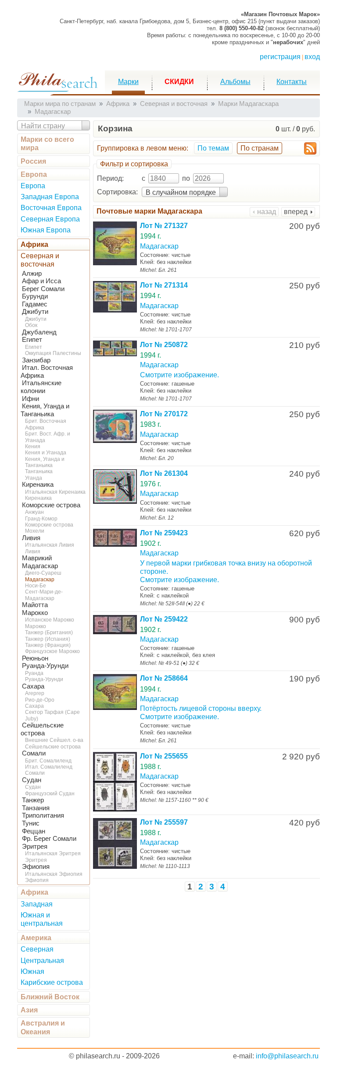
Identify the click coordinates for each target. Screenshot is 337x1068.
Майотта (35, 604)
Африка (34, 244)
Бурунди (35, 296)
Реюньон (35, 658)
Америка (36, 938)
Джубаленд (39, 332)
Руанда (34, 673)
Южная (32, 971)
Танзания (36, 808)
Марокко (35, 612)
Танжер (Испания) (47, 639)
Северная (37, 949)
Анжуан (34, 512)
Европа (34, 174)
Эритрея (34, 846)
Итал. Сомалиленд (48, 767)
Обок (31, 325)
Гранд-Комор (41, 519)
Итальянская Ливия (49, 545)
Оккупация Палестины (53, 353)
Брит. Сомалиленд (48, 761)
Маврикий (37, 558)
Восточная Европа (51, 207)
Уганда (33, 478)
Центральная (42, 960)
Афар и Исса (41, 281)
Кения (32, 446)
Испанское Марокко (49, 620)
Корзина (115, 128)
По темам (213, 148)
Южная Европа (46, 230)
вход (312, 56)
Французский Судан (50, 793)
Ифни (30, 398)
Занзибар (36, 360)
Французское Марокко (52, 651)
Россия (33, 161)
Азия (29, 1010)
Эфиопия (36, 866)
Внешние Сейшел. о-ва (54, 740)
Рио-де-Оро (39, 700)
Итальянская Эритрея (53, 853)
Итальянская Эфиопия (53, 874)
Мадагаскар (40, 565)
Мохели (34, 531)
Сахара (33, 686)
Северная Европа (50, 219)
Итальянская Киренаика (55, 492)
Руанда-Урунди (45, 665)
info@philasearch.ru (287, 1056)
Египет (32, 339)
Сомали (34, 753)
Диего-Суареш (43, 573)
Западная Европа (50, 196)
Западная (37, 904)
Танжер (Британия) (49, 632)
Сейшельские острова (53, 747)
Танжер (33, 800)
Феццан (33, 831)
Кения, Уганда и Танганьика (45, 462)
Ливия (31, 537)
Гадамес (34, 304)
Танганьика (39, 471)
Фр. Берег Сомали (49, 838)
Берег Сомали (43, 288)
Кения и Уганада (45, 453)
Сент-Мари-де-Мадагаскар (44, 595)
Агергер (34, 693)
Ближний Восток (50, 997)
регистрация (280, 56)
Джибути (35, 311)
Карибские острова (52, 982)
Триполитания (43, 815)
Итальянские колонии (41, 386)
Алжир (32, 273)
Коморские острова (51, 505)
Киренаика (38, 484)
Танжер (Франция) (48, 645)
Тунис (30, 823)
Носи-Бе (35, 586)
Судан (31, 779)
